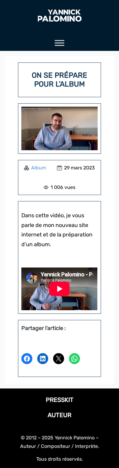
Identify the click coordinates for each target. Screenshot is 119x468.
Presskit (60, 399)
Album (38, 168)
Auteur (59, 415)
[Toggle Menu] (59, 43)
